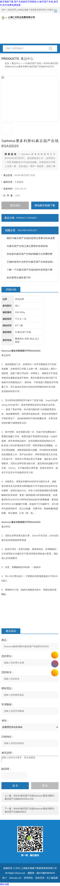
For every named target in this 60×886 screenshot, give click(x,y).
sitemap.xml (15, 877)
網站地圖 (4, 884)
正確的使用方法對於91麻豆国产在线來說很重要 (31, 261)
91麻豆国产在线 (33, 63)
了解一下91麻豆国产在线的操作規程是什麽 (29, 269)
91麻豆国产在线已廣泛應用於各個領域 (27, 246)
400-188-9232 (54, 663)
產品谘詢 (15, 205)
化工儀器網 (52, 877)
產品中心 (16, 63)
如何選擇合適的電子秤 (19, 277)
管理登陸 (28, 877)
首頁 (7, 63)
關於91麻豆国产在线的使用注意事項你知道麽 (31, 238)
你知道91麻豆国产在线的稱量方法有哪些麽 (29, 253)
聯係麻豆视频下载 (45, 205)
